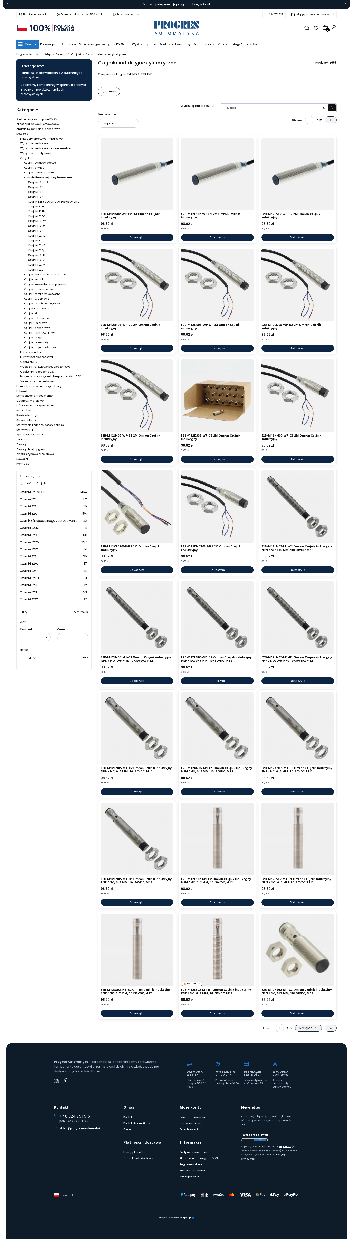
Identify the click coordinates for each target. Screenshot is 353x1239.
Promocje (22, 464)
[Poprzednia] (7, 4)
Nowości (22, 459)
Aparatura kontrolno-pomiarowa (38, 129)
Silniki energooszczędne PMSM (36, 119)
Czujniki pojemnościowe (40, 347)
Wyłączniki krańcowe (34, 143)
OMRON (31, 658)
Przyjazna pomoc (128, 14)
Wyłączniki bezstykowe (35, 153)
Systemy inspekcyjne (30, 435)
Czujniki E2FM (36, 265)
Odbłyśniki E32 (29, 362)
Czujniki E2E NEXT (39, 182)
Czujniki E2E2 (36, 226)
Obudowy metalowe (30, 401)
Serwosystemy (26, 420)
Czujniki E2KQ (37, 245)
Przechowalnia (190, 1129)
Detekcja (61, 54)
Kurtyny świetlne (30, 352)
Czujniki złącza (34, 313)
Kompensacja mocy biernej (34, 396)
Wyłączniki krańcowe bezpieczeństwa (45, 148)
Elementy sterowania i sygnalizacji (39, 386)
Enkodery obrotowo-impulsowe (41, 139)
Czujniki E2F (35, 231)
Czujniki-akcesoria (36, 318)
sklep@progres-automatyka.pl (315, 14)
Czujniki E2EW (37, 221)
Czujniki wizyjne (34, 337)
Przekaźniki (23, 410)
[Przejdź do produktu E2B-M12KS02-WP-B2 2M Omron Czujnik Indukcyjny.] (137, 506)
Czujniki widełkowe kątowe (42, 304)
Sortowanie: (107, 114)
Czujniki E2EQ (36, 216)
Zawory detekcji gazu (30, 449)
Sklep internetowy (175, 1217)
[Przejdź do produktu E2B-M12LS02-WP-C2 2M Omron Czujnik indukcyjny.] (137, 174)
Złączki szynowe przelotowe (35, 454)
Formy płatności (134, 1152)
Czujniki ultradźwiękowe (40, 333)
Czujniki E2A (36, 197)
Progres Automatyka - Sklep (33, 54)
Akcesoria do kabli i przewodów (37, 124)
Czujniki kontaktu (35, 279)
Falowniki (22, 391)
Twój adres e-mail (254, 1135)
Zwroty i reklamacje (193, 1170)
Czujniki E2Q (36, 250)
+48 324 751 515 (74, 1116)
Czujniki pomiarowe (37, 328)
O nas (127, 1129)
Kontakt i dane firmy (136, 1123)
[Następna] (345, 4)
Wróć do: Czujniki (35, 483)
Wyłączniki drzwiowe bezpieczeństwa (45, 367)
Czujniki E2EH (36, 255)
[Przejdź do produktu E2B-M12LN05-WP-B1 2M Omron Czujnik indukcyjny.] (137, 395)
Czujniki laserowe (35, 323)
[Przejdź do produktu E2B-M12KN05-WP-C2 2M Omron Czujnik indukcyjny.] (297, 395)
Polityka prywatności (193, 1152)
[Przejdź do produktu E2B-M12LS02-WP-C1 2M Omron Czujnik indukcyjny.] (217, 174)
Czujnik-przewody (36, 342)
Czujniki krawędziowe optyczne (45, 284)
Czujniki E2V (36, 270)
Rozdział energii (27, 415)
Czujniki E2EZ (36, 260)
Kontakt (128, 1117)
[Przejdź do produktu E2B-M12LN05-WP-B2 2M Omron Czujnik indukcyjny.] (297, 285)
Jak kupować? (189, 1177)
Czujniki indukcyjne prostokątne (45, 274)
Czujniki (76, 54)
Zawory (21, 444)
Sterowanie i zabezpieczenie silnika (40, 425)
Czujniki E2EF (36, 206)
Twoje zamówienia (192, 1117)
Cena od (26, 629)
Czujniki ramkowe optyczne (42, 294)
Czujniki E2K (35, 240)
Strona (297, 120)
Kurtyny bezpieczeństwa (36, 357)
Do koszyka (137, 237)
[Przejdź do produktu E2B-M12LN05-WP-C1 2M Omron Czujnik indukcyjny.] (217, 285)
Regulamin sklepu (192, 1164)
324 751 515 (276, 14)
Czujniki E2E (35, 192)
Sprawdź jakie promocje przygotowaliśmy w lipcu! (176, 4)
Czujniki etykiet (34, 168)
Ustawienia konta (191, 1123)
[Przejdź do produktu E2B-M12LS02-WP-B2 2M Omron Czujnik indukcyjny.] (297, 174)
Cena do (63, 629)
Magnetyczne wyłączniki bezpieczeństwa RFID (50, 376)
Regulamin (285, 1146)
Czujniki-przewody (36, 308)
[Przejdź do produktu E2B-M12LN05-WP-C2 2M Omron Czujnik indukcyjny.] (137, 285)
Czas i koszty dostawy (138, 1158)
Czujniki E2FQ (36, 236)
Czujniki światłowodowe (40, 163)
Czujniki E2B (35, 187)
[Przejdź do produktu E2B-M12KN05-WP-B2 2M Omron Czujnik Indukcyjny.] (217, 506)
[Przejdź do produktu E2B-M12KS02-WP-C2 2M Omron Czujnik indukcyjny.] (217, 395)
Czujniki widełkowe (36, 299)
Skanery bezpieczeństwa (37, 381)
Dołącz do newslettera (260, 1140)
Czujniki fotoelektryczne (40, 173)
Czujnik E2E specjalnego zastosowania (53, 202)
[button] (332, 107)
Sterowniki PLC (25, 430)
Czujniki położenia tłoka (39, 289)
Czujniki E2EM (36, 211)
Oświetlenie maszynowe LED (35, 405)
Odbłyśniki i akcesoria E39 (37, 372)
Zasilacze (22, 439)
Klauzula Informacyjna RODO (199, 1158)
